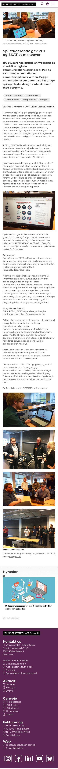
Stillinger (11, 687)
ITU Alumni (12, 708)
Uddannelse (32, 95)
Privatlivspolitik (14, 748)
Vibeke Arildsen (46, 106)
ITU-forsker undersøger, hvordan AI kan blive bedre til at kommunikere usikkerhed (28, 607)
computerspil (29, 99)
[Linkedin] (29, 758)
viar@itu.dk (15, 556)
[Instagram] (8, 758)
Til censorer (12, 711)
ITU (4, 40)
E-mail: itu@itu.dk (16, 663)
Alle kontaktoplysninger (19, 666)
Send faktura (13, 735)
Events (9, 690)
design (43, 99)
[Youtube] (39, 758)
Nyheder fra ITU (34, 40)
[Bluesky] (49, 758)
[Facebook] (18, 758)
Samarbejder (12, 99)
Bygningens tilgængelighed (21, 673)
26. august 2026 (11, 617)
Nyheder (10, 684)
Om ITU (12, 40)
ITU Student (12, 705)
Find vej (10, 670)
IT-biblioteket (13, 701)
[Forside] (18, 4)
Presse (21, 40)
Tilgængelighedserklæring (20, 744)
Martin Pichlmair (14, 95)
